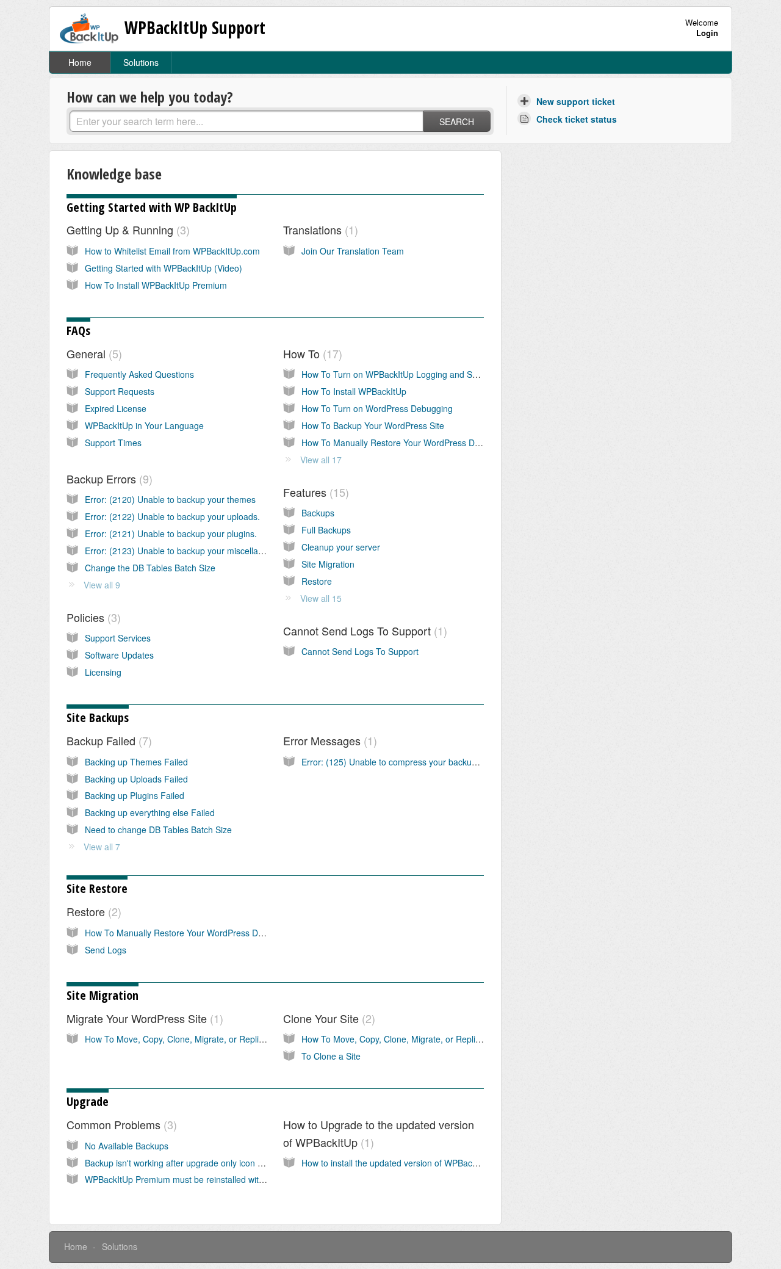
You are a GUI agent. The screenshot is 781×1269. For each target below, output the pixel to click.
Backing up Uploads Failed (136, 779)
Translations (319, 229)
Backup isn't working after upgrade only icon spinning (187, 1163)
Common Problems (120, 1124)
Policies (92, 617)
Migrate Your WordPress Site (143, 1018)
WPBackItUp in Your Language (144, 425)
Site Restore (97, 888)
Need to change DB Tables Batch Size (158, 829)
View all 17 (321, 460)
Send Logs (105, 950)
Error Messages (328, 740)
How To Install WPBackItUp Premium (156, 285)
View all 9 (102, 585)
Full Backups (326, 530)
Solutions (141, 62)
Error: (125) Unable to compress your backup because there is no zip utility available (464, 762)
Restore (316, 581)
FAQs (78, 330)
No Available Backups (126, 1146)
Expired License (115, 408)
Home (80, 62)
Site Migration (328, 564)
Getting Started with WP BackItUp (152, 207)
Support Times (113, 442)
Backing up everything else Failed (150, 812)
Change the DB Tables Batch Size (150, 568)
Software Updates (119, 655)
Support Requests (119, 391)
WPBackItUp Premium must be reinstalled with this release (198, 1179)
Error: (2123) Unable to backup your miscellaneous (183, 550)
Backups (317, 513)
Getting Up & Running (126, 229)
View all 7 (102, 847)
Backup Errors (108, 478)
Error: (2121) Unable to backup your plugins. (171, 533)
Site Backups (98, 717)
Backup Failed (107, 740)
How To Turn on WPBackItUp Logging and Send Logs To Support (427, 374)
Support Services (118, 638)
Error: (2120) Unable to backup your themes (170, 499)
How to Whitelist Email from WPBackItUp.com (172, 251)
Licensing (103, 672)
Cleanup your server (340, 547)
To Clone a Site (331, 1056)
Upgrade (88, 1101)
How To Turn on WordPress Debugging (377, 408)
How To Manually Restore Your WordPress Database (403, 442)
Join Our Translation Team (352, 251)
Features (314, 492)
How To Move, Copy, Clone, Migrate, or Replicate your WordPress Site (221, 1039)
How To (311, 353)
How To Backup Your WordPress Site (372, 425)
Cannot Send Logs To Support (363, 630)
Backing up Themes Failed (136, 762)
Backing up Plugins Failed (134, 795)
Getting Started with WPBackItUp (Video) (163, 268)
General (92, 353)
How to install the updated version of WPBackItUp (396, 1163)
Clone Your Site (327, 1018)
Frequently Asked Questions (139, 374)
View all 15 (321, 598)
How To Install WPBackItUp (353, 391)
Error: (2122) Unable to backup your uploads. (172, 516)
